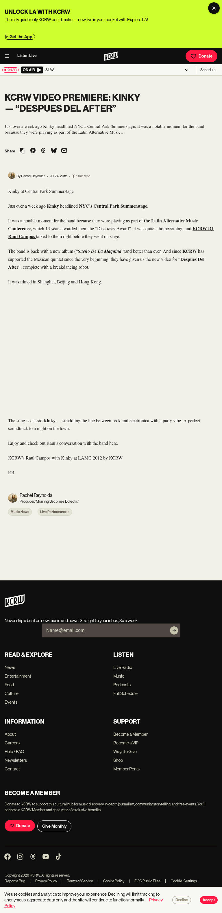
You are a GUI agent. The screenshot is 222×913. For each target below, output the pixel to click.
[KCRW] (15, 605)
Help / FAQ (14, 751)
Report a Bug (15, 881)
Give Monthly (54, 826)
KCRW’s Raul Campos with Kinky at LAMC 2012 (55, 458)
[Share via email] (64, 151)
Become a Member (130, 734)
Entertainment (18, 676)
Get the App (21, 36)
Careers (12, 742)
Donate (205, 56)
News (10, 667)
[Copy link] (22, 151)
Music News (20, 512)
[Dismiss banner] (214, 8)
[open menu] (8, 56)
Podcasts (122, 684)
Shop (118, 760)
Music (118, 676)
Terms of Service (77, 881)
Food (9, 684)
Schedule (208, 70)
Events (11, 702)
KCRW (116, 458)
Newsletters (16, 760)
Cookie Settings (184, 881)
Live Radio (122, 667)
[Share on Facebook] (33, 150)
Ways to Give (125, 751)
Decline (181, 900)
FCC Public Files (144, 881)
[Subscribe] (174, 630)
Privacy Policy (43, 881)
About (10, 734)
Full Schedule (125, 693)
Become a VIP (125, 742)
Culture (11, 693)
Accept (209, 900)
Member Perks (126, 768)
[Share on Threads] (43, 150)
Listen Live (27, 55)
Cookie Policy (111, 881)
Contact (12, 768)
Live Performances (54, 512)
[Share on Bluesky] (54, 150)
